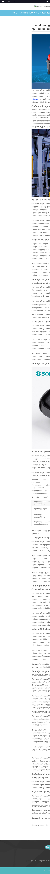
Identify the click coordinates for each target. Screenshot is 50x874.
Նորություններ (27, 13)
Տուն (14, 13)
